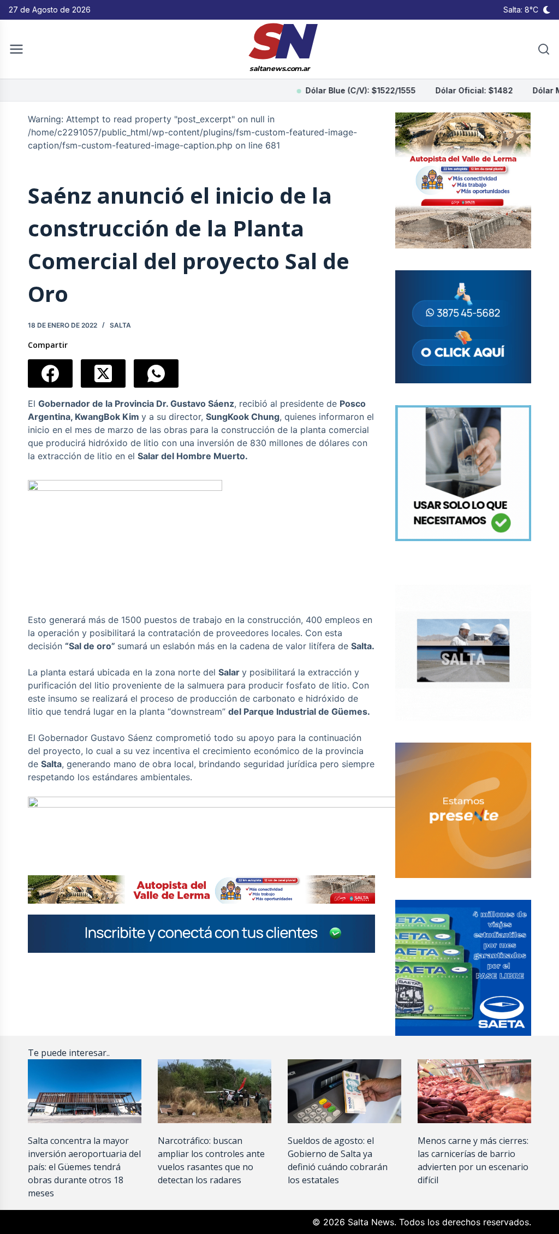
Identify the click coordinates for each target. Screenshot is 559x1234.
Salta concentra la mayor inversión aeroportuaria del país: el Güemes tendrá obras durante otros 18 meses (84, 1167)
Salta (120, 325)
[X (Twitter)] (103, 373)
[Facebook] (50, 373)
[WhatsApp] (156, 373)
